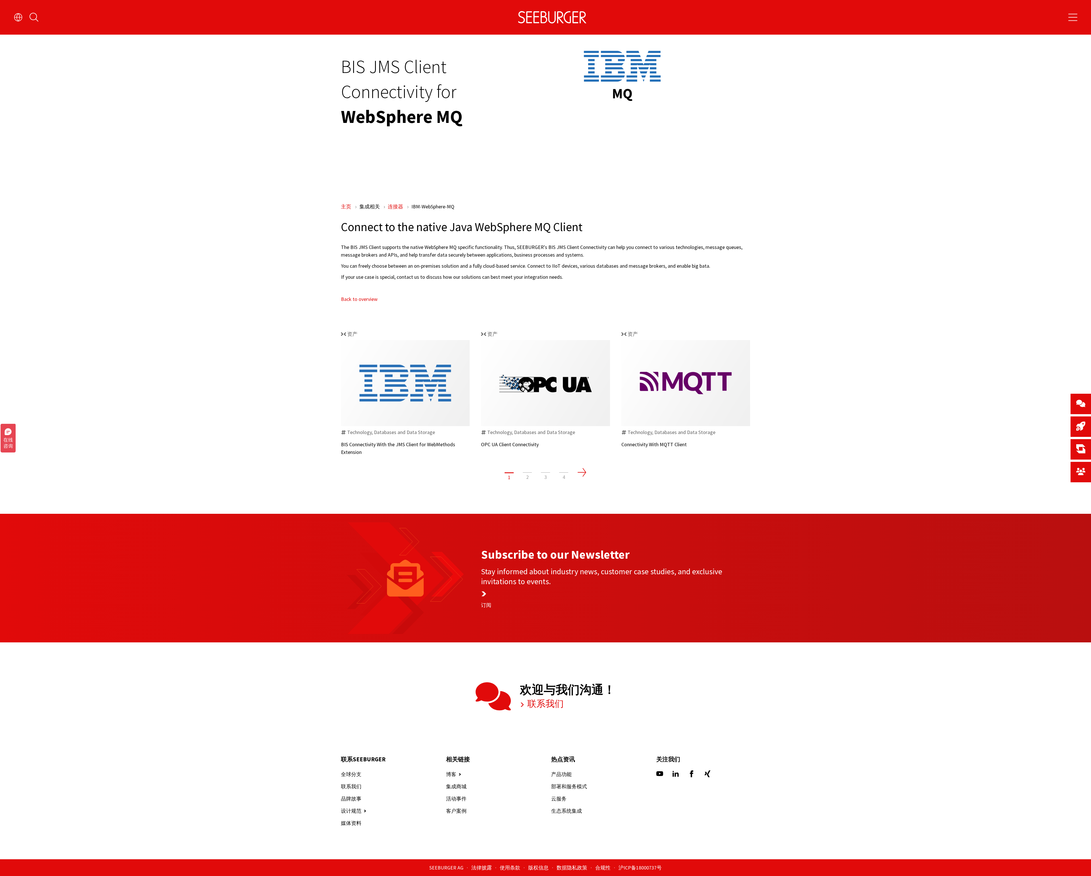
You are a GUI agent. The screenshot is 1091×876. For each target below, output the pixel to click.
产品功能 (561, 774)
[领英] (675, 775)
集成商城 (456, 786)
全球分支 (351, 774)
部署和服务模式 (569, 786)
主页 (346, 206)
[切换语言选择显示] (18, 17)
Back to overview (359, 299)
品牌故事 (351, 798)
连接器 (396, 206)
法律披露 (482, 867)
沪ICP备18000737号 (640, 867)
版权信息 (539, 867)
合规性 (603, 867)
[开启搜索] (34, 17)
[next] (581, 472)
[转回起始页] (552, 17)
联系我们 (545, 703)
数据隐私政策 (572, 867)
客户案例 (456, 811)
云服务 (559, 798)
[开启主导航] (1072, 17)
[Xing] (707, 775)
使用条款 (510, 867)
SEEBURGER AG (447, 867)
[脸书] (691, 775)
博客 (451, 774)
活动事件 (456, 798)
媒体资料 (351, 823)
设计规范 (351, 811)
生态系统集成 (566, 811)
